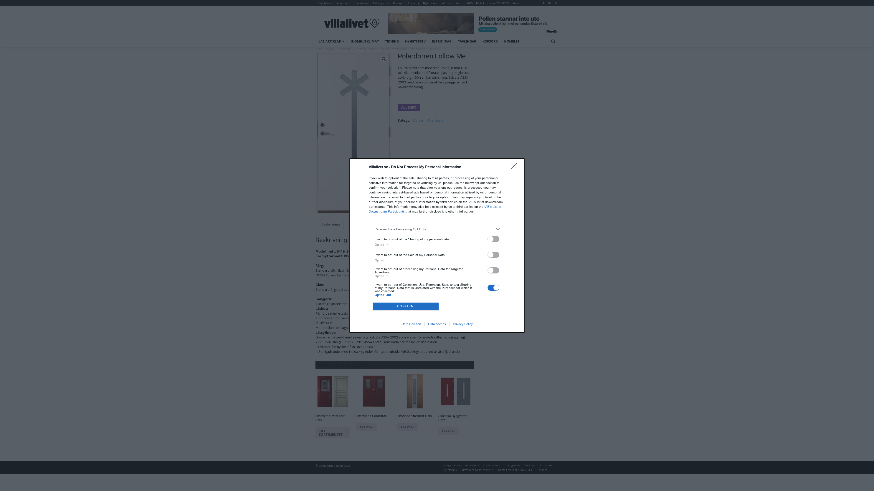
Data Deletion (411, 324)
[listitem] (437, 229)
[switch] (493, 239)
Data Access (437, 324)
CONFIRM (405, 306)
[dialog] (437, 245)
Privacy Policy (463, 324)
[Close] (515, 167)
